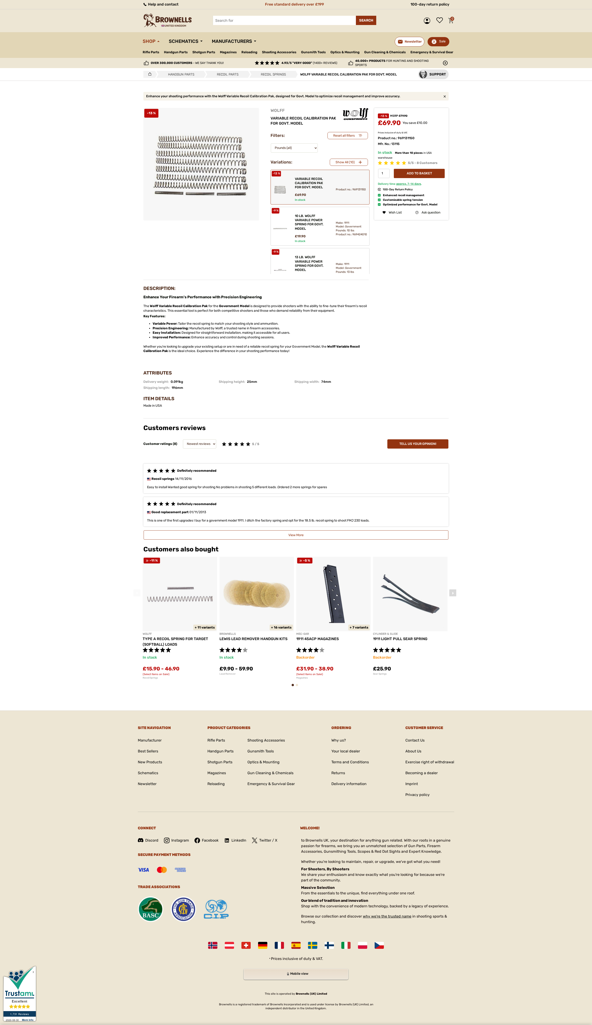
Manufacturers (232, 41)
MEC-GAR (302, 633)
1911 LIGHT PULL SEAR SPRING (400, 639)
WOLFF (278, 110)
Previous (136, 592)
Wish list (441, 20)
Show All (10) (345, 162)
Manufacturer (150, 740)
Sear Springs (380, 674)
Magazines (228, 52)
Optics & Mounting (345, 52)
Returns (338, 773)
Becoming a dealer (421, 773)
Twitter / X (268, 840)
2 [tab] (298, 687)
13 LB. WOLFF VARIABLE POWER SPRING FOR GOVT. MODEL (309, 263)
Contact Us (415, 740)
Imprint (411, 784)
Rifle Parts (151, 52)
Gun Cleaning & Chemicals (385, 52)
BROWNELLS (227, 633)
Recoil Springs (150, 677)
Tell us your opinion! (417, 444)
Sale (442, 41)
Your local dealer (345, 751)
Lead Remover (227, 674)
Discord (151, 840)
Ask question (431, 212)
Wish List (395, 212)
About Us (413, 751)
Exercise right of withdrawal (429, 762)
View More (296, 535)
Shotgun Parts (203, 52)
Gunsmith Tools (313, 52)
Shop (149, 41)
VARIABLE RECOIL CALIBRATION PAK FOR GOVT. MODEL (309, 183)
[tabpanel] (180, 618)
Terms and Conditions (350, 762)
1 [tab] (294, 687)
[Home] (148, 74)
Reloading (249, 52)
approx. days (408, 184)
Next (452, 592)
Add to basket (419, 173)
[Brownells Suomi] (329, 945)
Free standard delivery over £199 (294, 4)
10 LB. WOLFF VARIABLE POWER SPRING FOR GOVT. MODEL (309, 222)
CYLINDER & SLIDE (385, 633)
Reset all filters (344, 136)
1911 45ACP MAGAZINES (317, 639)
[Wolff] (355, 114)
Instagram (180, 840)
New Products (150, 762)
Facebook (210, 840)
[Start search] (366, 20)
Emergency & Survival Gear (431, 52)
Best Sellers (148, 751)
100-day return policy (429, 4)
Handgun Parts (176, 52)
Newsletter (147, 784)
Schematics (183, 41)
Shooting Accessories (279, 52)
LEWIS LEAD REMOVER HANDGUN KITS (253, 639)
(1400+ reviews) (309, 63)
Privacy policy (417, 794)
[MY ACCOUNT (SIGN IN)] (428, 20)
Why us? (338, 740)
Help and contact (163, 4)
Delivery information (349, 784)
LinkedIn (238, 840)
